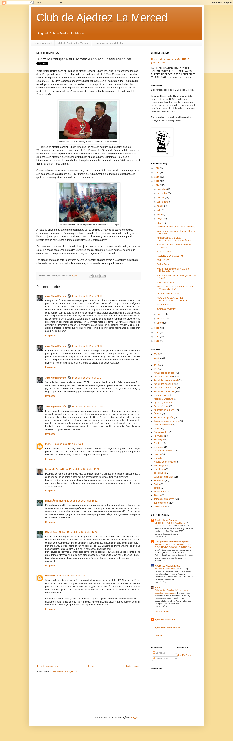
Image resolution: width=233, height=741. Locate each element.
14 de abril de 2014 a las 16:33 (67, 444)
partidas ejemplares (163, 476)
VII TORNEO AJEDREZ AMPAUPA (170, 523)
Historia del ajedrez (163, 450)
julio (159, 210)
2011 (157, 336)
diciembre (162, 189)
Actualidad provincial (164, 391)
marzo (160, 314)
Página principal (42, 42)
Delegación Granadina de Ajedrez (172, 541)
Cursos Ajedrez (161, 432)
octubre (161, 197)
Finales (157, 443)
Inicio (91, 666)
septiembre (163, 202)
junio (159, 214)
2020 (157, 168)
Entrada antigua (131, 666)
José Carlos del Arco (167, 282)
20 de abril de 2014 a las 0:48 (70, 575)
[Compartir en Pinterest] (104, 276)
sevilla (157, 488)
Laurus (158, 635)
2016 (157, 177)
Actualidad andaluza (164, 373)
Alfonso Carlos (164, 251)
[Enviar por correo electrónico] (91, 276)
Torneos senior (161, 503)
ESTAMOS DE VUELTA (165, 569)
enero (160, 323)
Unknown (50, 575)
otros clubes (160, 473)
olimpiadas (159, 469)
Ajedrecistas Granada (166, 520)
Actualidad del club (163, 376)
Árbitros (157, 413)
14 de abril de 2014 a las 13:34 (87, 378)
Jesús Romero (164, 304)
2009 (156, 354)
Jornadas (158, 458)
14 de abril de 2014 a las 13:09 (87, 296)
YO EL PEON (163, 260)
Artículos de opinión (163, 417)
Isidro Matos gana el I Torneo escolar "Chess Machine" (175, 287)
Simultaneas (160, 491)
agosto (160, 206)
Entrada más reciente (47, 666)
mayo (160, 218)
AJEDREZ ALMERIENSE (167, 566)
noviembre (162, 193)
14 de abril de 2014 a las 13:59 (87, 406)
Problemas (159, 480)
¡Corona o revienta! (166, 309)
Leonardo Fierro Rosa (56, 469)
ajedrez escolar (161, 395)
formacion (159, 447)
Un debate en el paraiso (168, 293)
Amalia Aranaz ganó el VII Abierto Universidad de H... (173, 270)
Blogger (134, 717)
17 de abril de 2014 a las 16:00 (82, 532)
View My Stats (184, 655)
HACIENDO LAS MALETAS (170, 256)
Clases (157, 428)
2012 (157, 332)
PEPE (48, 444)
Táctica (157, 495)
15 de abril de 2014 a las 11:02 (84, 469)
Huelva (157, 454)
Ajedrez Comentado (165, 619)
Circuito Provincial (163, 424)
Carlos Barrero (164, 264)
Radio (157, 484)
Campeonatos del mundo (166, 421)
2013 (157, 328)
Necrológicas (160, 465)
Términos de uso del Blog (109, 42)
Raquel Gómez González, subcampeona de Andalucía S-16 (174, 239)
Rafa (157, 587)
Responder (50, 335)
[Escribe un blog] (94, 276)
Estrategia (159, 439)
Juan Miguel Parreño (55, 296)
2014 (157, 185)
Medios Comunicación (165, 462)
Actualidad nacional (163, 384)
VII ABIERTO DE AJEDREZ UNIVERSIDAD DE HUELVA (172, 299)
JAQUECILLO (162, 611)
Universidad (160, 506)
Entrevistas (159, 436)
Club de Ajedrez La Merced (101, 17)
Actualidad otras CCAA (165, 387)
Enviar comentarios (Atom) (63, 671)
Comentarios (162, 658)
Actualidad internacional (166, 380)
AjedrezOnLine (161, 406)
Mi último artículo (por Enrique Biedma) (176, 226)
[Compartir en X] (98, 276)
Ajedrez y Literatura (163, 399)
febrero (161, 318)
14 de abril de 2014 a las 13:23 (87, 346)
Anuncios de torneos (164, 410)
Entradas (160, 653)
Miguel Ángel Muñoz (55, 501)
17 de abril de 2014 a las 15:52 (82, 501)
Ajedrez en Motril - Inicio (167, 627)
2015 (157, 181)
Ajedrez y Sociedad (163, 402)
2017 (157, 172)
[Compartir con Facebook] (101, 276)
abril (159, 223)
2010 (157, 341)
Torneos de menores (164, 499)
